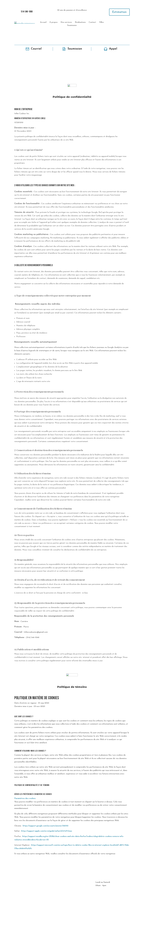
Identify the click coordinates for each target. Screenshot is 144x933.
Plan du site (72, 922)
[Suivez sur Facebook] (127, 23)
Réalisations (80, 22)
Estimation (119, 12)
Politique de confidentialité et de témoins (72, 916)
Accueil (43, 22)
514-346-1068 (26, 11)
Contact (92, 22)
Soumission (72, 25)
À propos (54, 22)
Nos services (66, 22)
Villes (101, 22)
